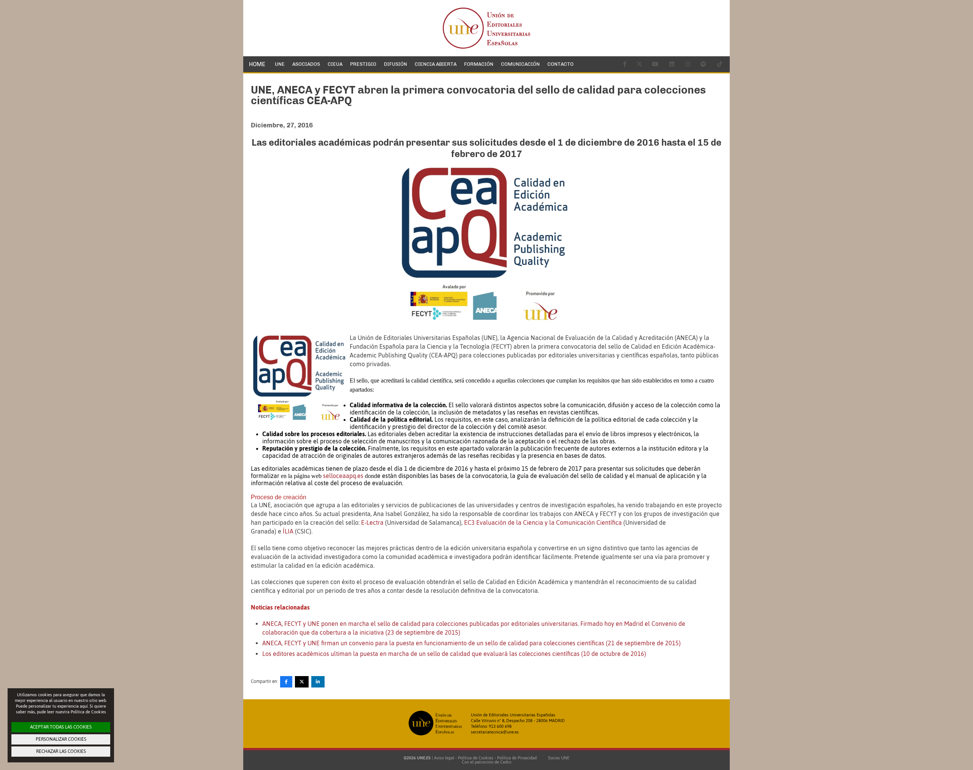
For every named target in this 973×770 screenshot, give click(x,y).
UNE (280, 64)
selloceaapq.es (343, 475)
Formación (478, 64)
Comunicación (520, 64)
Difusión (395, 64)
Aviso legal (444, 758)
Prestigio (363, 64)
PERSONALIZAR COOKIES (61, 739)
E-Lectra (372, 522)
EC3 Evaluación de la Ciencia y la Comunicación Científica (543, 522)
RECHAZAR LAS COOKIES (61, 751)
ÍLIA (288, 531)
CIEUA (335, 64)
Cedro (505, 762)
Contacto (560, 64)
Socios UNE (557, 758)
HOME (257, 64)
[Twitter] (302, 682)
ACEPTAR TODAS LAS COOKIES (61, 727)
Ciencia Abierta (435, 64)
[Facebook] (286, 682)
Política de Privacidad (517, 758)
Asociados (306, 64)
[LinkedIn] (318, 682)
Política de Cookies (475, 758)
